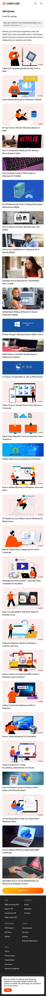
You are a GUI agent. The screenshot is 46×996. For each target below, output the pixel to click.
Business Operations (30, 941)
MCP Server (9, 928)
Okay (7, 990)
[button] (41, 3)
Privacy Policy (10, 956)
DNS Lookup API (11, 917)
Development (27, 928)
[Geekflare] (11, 3)
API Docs (8, 932)
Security (25, 932)
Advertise (27, 909)
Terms (7, 951)
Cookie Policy (10, 960)
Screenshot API (10, 913)
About (26, 904)
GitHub (7, 936)
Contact (27, 913)
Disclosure (8, 964)
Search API (9, 909)
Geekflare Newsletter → (12, 25)
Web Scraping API (12, 904)
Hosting (25, 936)
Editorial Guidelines (12, 968)
